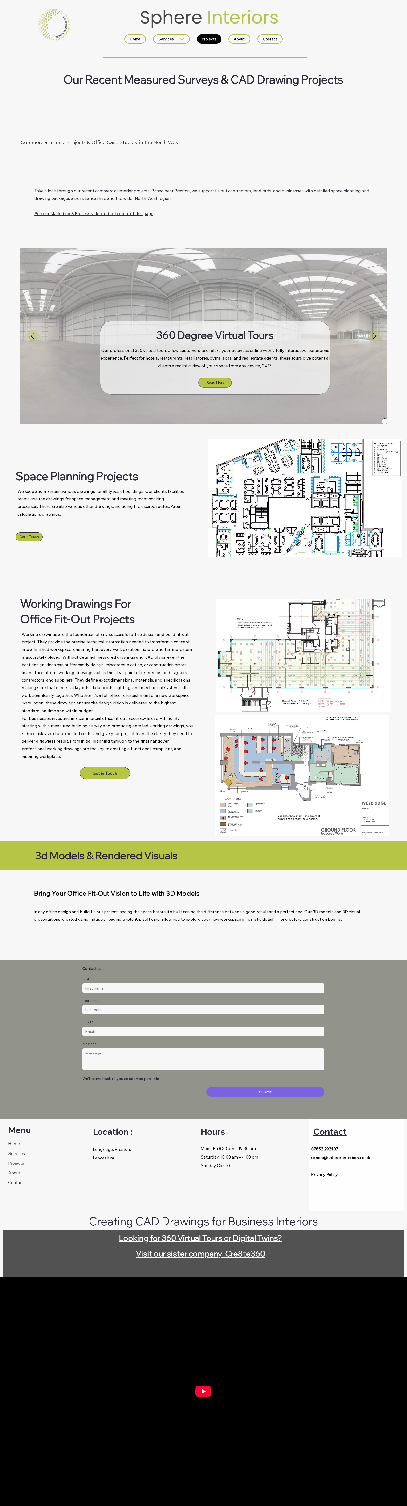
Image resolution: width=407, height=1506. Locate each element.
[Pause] (384, 421)
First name (90, 979)
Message (90, 1044)
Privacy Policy (324, 1174)
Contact (330, 1131)
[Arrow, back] (33, 336)
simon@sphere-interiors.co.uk (340, 1157)
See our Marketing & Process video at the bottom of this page (93, 213)
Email (87, 1022)
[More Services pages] (182, 39)
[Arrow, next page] (374, 336)
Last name (90, 1001)
